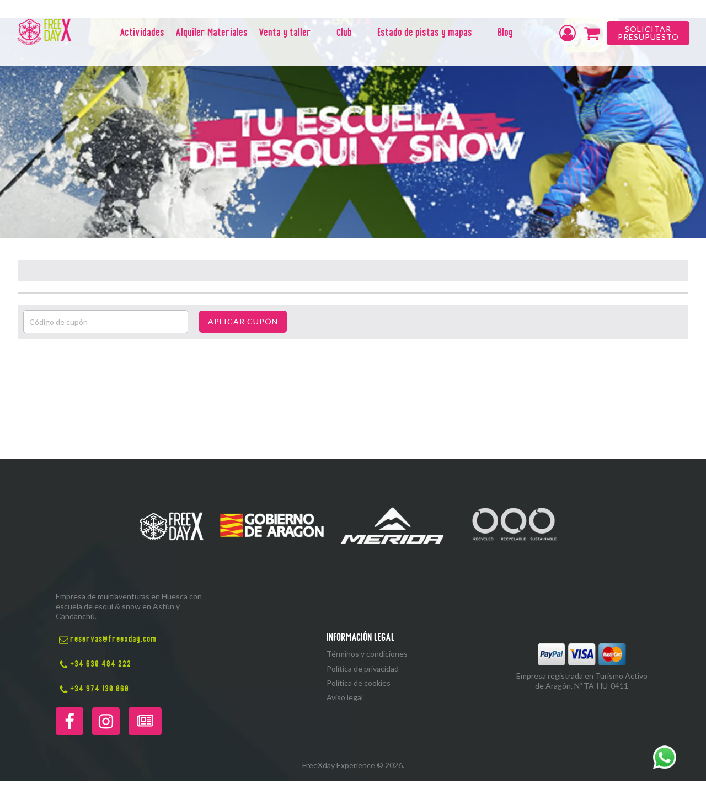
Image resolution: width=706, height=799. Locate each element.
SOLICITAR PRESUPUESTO (648, 32)
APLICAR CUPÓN (243, 321)
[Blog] (145, 721)
